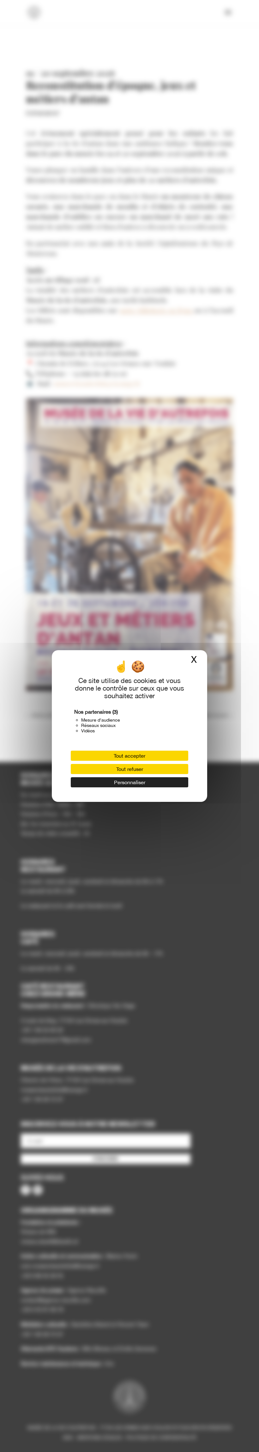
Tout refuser (129, 769)
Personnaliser (129, 782)
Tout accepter (129, 756)
